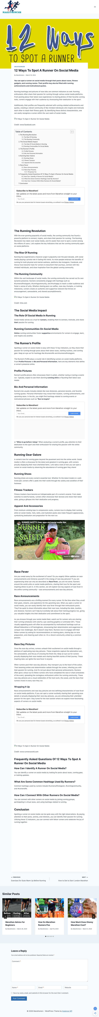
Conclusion (24, 183)
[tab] (45, 936)
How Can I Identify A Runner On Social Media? (38, 176)
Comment (16, 961)
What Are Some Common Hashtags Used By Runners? (41, 178)
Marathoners (20, 75)
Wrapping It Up (32, 172)
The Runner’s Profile (27, 149)
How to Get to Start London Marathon (73, 879)
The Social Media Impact (29, 142)
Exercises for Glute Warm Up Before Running (28, 879)
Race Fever (24, 165)
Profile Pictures (29, 151)
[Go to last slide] (5, 916)
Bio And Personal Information (33, 153)
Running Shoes (28, 158)
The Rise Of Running (30, 137)
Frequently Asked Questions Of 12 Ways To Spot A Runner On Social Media (46, 174)
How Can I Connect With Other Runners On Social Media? (42, 181)
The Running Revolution (28, 135)
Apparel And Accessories (32, 162)
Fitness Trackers (29, 160)
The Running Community (32, 139)
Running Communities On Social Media (36, 146)
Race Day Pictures (30, 169)
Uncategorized (19, 66)
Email (41, 987)
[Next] (93, 916)
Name (15, 987)
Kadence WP (67, 1011)
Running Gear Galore (27, 156)
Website (68, 987)
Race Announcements (31, 167)
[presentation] (16, 908)
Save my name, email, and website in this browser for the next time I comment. (41, 993)
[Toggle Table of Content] (71, 131)
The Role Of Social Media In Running (35, 144)
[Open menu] (95, 6)
